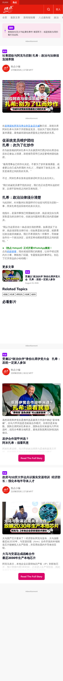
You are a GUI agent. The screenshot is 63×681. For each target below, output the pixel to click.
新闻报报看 (29, 17)
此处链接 (11, 251)
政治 (56, 17)
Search (48, 9)
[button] (5, 29)
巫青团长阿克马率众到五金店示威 (22, 125)
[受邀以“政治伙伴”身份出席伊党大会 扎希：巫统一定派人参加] (12, 275)
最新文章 (15, 17)
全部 (4, 17)
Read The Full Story (31, 458)
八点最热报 (44, 17)
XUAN (5, 2)
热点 (15, 2)
